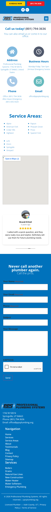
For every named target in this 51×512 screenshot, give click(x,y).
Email (38, 91)
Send (7, 377)
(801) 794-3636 (17, 419)
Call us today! (25, 29)
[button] (46, 18)
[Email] (39, 81)
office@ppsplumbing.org (21, 422)
